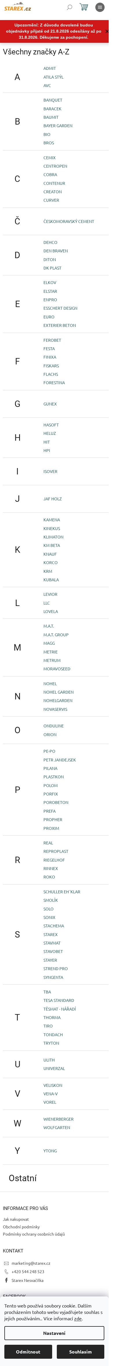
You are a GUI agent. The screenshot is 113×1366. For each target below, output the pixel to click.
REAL (48, 842)
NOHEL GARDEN (58, 691)
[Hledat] (69, 7)
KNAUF (50, 554)
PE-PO (49, 751)
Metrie (50, 651)
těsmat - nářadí (59, 1008)
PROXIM (51, 828)
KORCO (50, 562)
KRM (47, 571)
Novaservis (55, 709)
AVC (47, 85)
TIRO (48, 1025)
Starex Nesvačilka (27, 1280)
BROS (48, 142)
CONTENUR (54, 183)
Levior (50, 594)
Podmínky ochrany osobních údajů (34, 1233)
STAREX (50, 934)
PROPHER (52, 819)
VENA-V (50, 1093)
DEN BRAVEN (55, 250)
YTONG (50, 1150)
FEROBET (52, 340)
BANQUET (52, 99)
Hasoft (51, 424)
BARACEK (52, 108)
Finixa (49, 356)
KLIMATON (53, 536)
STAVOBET (53, 951)
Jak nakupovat (16, 1219)
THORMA (52, 1017)
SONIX (49, 917)
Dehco (50, 242)
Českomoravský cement (68, 221)
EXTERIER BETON (59, 325)
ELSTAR (50, 291)
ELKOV (49, 282)
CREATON (52, 191)
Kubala (51, 579)
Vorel (49, 1102)
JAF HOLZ (52, 498)
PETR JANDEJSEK (59, 759)
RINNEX (50, 868)
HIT (46, 441)
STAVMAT (52, 942)
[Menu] (100, 7)
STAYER (50, 960)
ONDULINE (53, 725)
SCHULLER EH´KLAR (61, 891)
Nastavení (54, 1333)
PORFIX (50, 793)
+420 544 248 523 (28, 1271)
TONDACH (53, 1034)
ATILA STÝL (53, 76)
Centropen (55, 166)
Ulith (49, 1059)
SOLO (48, 908)
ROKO (49, 876)
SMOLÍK (50, 900)
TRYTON (51, 1043)
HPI (46, 450)
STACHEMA (53, 925)
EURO (48, 316)
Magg (49, 643)
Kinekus (51, 528)
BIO (46, 134)
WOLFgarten (56, 1127)
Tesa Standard (58, 1000)
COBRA (50, 174)
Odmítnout (28, 1352)
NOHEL (50, 683)
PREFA (49, 811)
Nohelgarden (57, 700)
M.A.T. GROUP (56, 634)
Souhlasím (80, 1352)
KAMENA (51, 519)
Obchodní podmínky (21, 1226)
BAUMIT (51, 117)
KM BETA (51, 545)
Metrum (52, 660)
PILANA (50, 768)
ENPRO (50, 299)
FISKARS (51, 365)
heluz (49, 433)
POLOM (50, 785)
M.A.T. (48, 625)
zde (78, 1318)
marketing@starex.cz (31, 1263)
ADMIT (49, 68)
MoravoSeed (56, 668)
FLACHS (50, 374)
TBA (47, 991)
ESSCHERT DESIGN (60, 308)
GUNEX (50, 403)
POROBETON (55, 802)
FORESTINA (54, 382)
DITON (49, 259)
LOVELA (50, 611)
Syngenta (53, 977)
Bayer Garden (57, 125)
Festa (49, 348)
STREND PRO (55, 968)
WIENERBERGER (58, 1118)
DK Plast (52, 267)
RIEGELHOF (54, 859)
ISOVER (50, 471)
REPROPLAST (55, 851)
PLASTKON (53, 776)
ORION (50, 734)
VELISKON (52, 1085)
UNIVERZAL (54, 1068)
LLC (46, 602)
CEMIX (49, 157)
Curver (51, 200)
